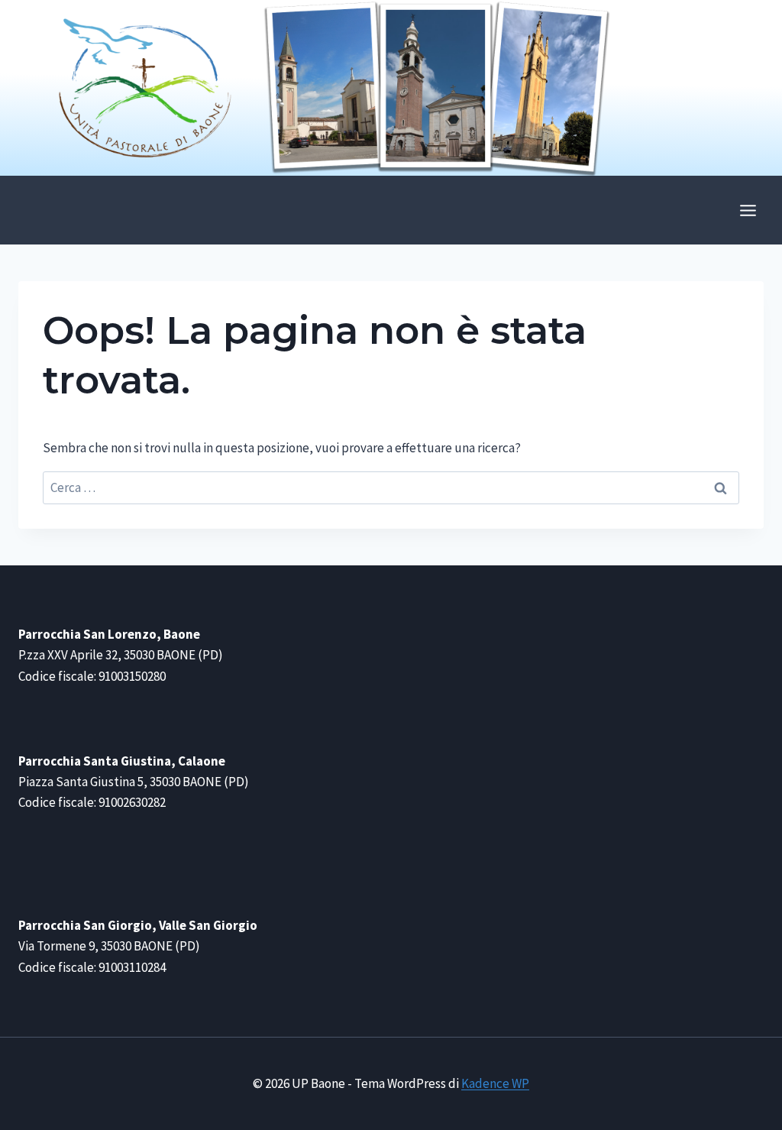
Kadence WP (495, 1083)
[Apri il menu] (748, 210)
